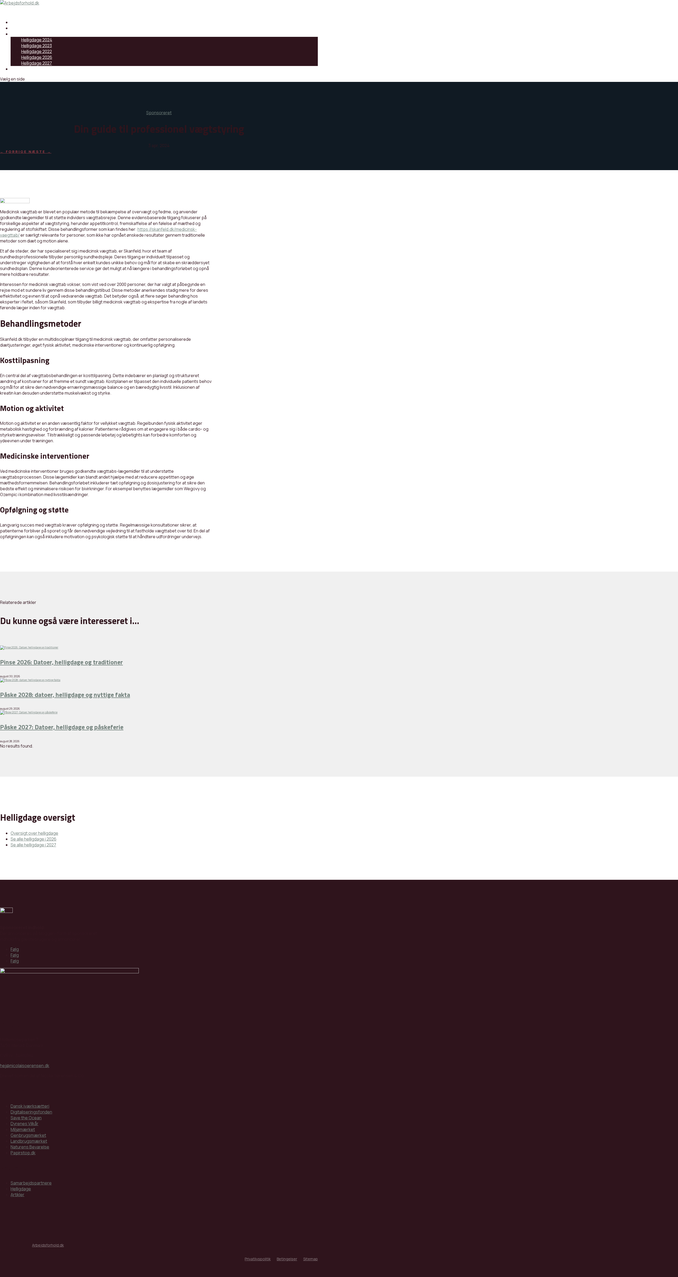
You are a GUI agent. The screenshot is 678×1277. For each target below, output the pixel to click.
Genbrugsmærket (28, 1135)
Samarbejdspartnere (31, 22)
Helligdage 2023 (36, 45)
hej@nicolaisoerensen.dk (24, 1065)
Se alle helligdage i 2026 (33, 839)
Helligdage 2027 (36, 63)
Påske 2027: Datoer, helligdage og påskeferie (61, 727)
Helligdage (21, 34)
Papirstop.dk (23, 1153)
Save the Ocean (26, 1118)
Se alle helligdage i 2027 (33, 845)
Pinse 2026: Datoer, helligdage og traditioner (61, 662)
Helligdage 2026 (36, 57)
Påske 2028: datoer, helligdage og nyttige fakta (65, 694)
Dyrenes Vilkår (24, 1123)
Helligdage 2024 (36, 40)
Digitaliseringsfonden (31, 1112)
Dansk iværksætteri (30, 1106)
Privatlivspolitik (258, 1258)
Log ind (17, 69)
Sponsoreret (159, 113)
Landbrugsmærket (29, 1141)
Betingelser (287, 1258)
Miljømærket (23, 1129)
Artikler (17, 1195)
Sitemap (310, 1258)
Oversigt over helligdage (34, 833)
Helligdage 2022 (36, 51)
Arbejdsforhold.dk (48, 1245)
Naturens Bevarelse (30, 1147)
